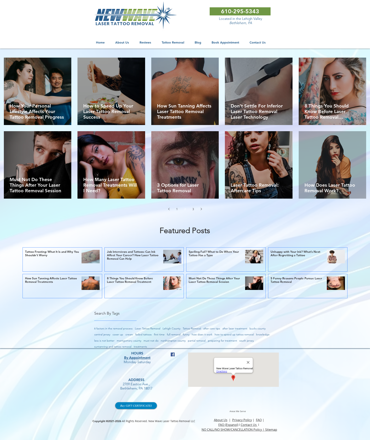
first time (159, 334)
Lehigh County (171, 328)
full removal (174, 334)
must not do (151, 340)
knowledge (263, 334)
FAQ (259, 420)
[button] (172, 42)
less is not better (104, 340)
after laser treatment (234, 328)
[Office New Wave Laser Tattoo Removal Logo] (136, 16)
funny (186, 334)
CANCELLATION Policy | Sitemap (254, 429)
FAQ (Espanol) (228, 425)
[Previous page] (168, 209)
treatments (140, 346)
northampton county (173, 340)
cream (129, 334)
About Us (220, 420)
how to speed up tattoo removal (234, 334)
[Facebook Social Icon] (173, 354)
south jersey (246, 340)
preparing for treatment (222, 340)
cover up (118, 334)
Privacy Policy (242, 420)
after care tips (211, 328)
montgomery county (129, 340)
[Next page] (201, 209)
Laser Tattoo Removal (147, 328)
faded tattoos (143, 334)
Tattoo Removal (192, 328)
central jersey (102, 334)
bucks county (258, 328)
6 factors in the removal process (113, 328)
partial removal (197, 340)
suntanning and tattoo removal (112, 346)
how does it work (202, 334)
